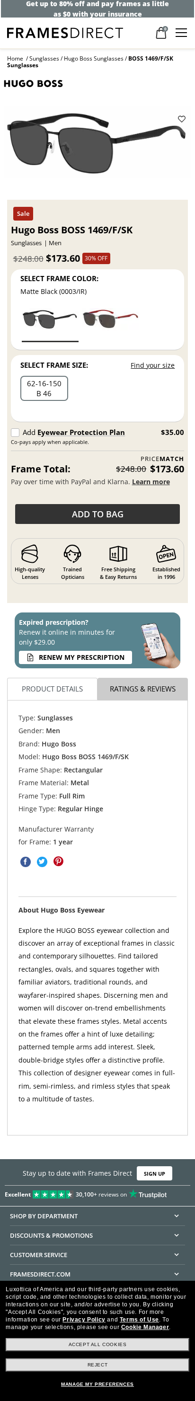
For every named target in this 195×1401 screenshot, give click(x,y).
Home (15, 58)
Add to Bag (98, 514)
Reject (98, 1364)
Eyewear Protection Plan (81, 432)
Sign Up (154, 1173)
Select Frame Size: (54, 365)
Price (162, 459)
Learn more (151, 481)
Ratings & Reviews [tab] (143, 688)
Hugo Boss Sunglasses (94, 58)
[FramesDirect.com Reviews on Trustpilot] (97, 1192)
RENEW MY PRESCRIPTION (81, 657)
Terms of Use (139, 1319)
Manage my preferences (97, 1384)
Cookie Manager (145, 1327)
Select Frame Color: (59, 278)
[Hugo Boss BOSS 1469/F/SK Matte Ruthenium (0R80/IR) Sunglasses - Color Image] (110, 324)
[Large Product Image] (97, 145)
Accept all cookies (98, 1344)
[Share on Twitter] (42, 862)
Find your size (153, 365)
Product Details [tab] (52, 688)
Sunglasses (44, 58)
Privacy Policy (83, 1319)
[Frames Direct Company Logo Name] (65, 31)
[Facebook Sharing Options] (25, 862)
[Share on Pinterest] (58, 862)
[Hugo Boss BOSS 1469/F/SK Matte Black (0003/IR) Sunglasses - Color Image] (50, 324)
